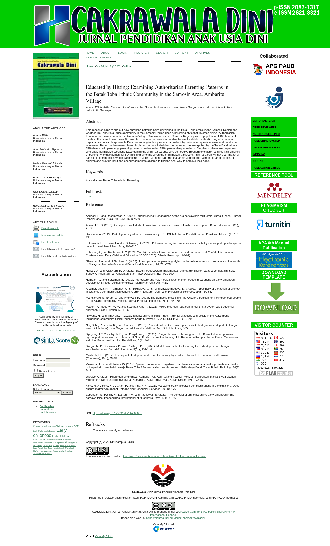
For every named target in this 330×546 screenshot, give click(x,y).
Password (39, 365)
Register (141, 52)
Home (90, 52)
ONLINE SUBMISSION (266, 147)
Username (39, 360)
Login (122, 52)
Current (181, 52)
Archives (202, 52)
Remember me (47, 371)
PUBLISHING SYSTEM (266, 140)
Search (162, 52)
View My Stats (104, 536)
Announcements (98, 57)
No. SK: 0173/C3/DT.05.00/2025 (56, 330)
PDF (88, 196)
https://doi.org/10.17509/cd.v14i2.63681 (117, 413)
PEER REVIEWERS (264, 127)
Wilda (127, 66)
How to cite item (50, 242)
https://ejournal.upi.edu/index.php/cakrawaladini (175, 517)
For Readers (47, 406)
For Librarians (48, 411)
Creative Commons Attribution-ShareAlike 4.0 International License (164, 456)
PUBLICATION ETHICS (266, 167)
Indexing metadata (52, 235)
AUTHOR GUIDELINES (266, 134)
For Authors (46, 409)
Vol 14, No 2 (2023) (108, 66)
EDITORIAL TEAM (264, 120)
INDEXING (259, 154)
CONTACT (259, 161)
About (106, 52)
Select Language (43, 388)
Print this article (50, 228)
